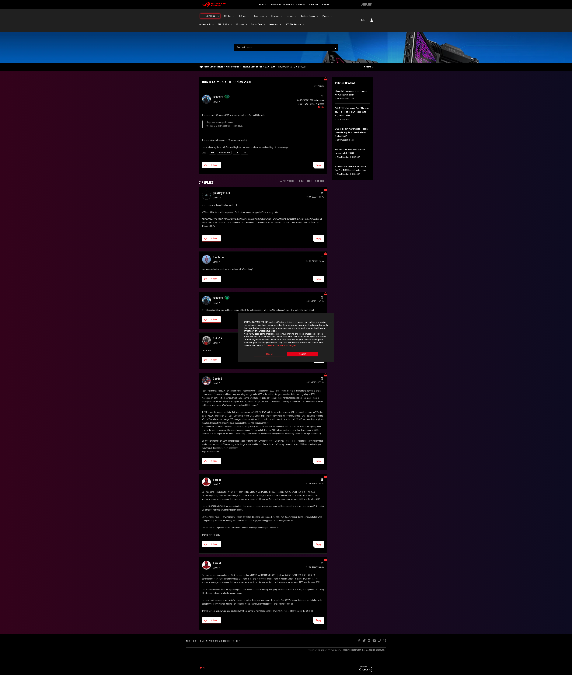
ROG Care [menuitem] (227, 16)
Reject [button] (269, 354)
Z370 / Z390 (270, 67)
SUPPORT (326, 4)
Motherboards (232, 67)
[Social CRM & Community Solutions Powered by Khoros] (365, 668)
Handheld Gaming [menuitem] (308, 16)
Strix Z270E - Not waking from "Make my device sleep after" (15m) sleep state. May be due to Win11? (352, 112)
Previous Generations (252, 67)
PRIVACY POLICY (334, 650)
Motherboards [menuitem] (205, 24)
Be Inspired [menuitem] (210, 16)
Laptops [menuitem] (290, 16)
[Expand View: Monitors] (246, 24)
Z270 (339, 119)
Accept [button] (302, 354)
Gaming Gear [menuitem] (256, 24)
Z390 (244, 153)
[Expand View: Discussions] (266, 16)
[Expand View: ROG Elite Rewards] (303, 24)
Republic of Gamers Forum (211, 67)
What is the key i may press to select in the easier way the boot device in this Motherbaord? (351, 132)
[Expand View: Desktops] (281, 16)
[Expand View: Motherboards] (213, 24)
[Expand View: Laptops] (295, 16)
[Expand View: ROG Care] (233, 16)
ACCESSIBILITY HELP (229, 641)
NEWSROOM (212, 641)
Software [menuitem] (243, 16)
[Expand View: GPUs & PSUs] (231, 24)
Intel (212, 153)
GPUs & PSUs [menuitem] (223, 24)
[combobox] (286, 47)
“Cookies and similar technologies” (280, 345)
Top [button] (204, 668)
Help (363, 20)
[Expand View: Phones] (331, 16)
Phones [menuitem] (325, 16)
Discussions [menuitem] (259, 16)
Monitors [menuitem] (240, 24)
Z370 (236, 153)
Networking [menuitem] (274, 24)
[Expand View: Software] (248, 16)
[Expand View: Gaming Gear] (264, 24)
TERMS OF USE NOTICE (317, 650)
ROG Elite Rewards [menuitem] (293, 24)
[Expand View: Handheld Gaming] (317, 16)
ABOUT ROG (191, 641)
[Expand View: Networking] (280, 24)
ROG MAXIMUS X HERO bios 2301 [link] (292, 67)
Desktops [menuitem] (275, 16)
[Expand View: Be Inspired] (218, 16)
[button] (205, 165)
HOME (202, 641)
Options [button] (367, 67)
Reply (318, 165)
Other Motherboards (344, 157)
